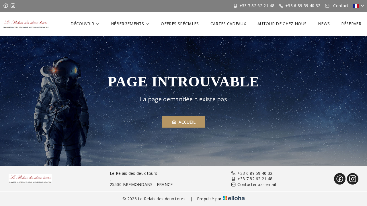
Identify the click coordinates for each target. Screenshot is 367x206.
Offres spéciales (180, 23)
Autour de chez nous (282, 23)
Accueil (186, 122)
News (324, 23)
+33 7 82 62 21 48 (254, 178)
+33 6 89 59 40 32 (254, 173)
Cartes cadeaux (228, 23)
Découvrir (83, 23)
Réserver (351, 23)
